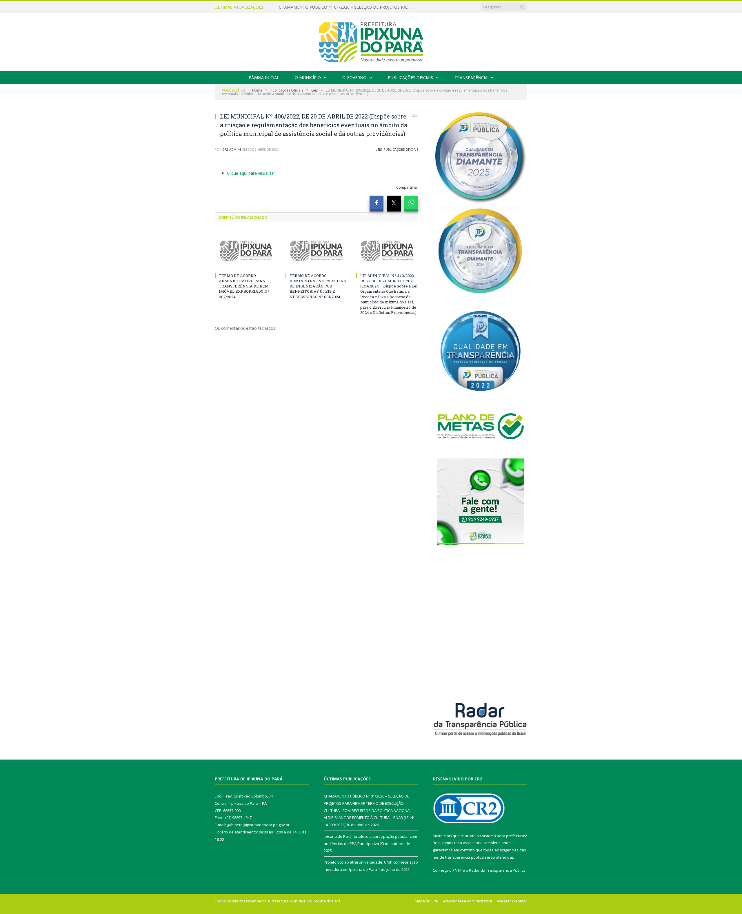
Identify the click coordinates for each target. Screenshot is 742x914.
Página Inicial (264, 77)
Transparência (471, 77)
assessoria (473, 842)
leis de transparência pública (458, 857)
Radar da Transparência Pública (497, 870)
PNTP (457, 870)
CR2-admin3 (231, 149)
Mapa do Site (426, 901)
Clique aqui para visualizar (251, 173)
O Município (308, 77)
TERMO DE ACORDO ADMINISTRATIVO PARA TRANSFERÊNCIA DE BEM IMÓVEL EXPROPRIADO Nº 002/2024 (244, 286)
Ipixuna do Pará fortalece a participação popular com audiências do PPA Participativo (345, 7)
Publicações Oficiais (410, 77)
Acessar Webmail (512, 901)
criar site (468, 835)
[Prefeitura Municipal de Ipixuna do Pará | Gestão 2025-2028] (371, 41)
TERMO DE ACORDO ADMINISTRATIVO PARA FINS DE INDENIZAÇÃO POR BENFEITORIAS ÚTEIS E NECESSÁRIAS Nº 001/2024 (318, 286)
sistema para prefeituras (504, 835)
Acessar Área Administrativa (467, 901)
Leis (379, 149)
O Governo (354, 77)
